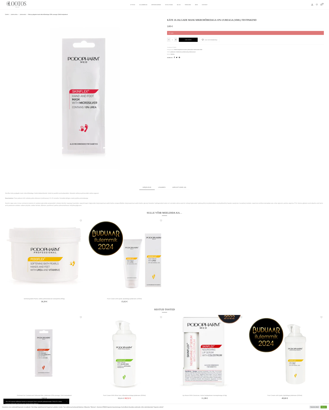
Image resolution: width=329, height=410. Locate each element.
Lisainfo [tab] (162, 187)
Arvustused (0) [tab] (179, 187)
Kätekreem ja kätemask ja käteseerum (186, 51)
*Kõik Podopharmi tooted (180, 49)
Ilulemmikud (143, 4)
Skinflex (172, 54)
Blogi (179, 4)
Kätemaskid (196, 49)
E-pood (132, 4)
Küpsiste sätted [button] (315, 407)
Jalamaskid (190, 49)
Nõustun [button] (324, 407)
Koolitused (169, 4)
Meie (196, 4)
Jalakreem (173, 51)
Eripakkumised (156, 4)
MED (201, 49)
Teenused (188, 4)
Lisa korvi (188, 39)
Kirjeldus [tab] (147, 187)
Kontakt (205, 4)
